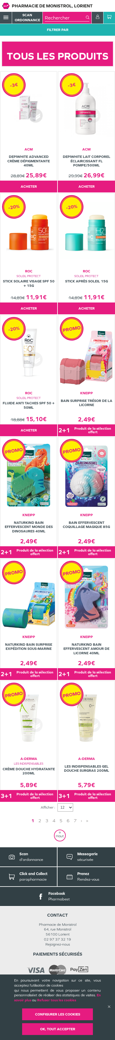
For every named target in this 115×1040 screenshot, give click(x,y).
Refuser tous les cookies (56, 1000)
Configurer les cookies (57, 1014)
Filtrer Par (57, 30)
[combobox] (65, 18)
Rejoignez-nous (57, 944)
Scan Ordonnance (27, 17)
